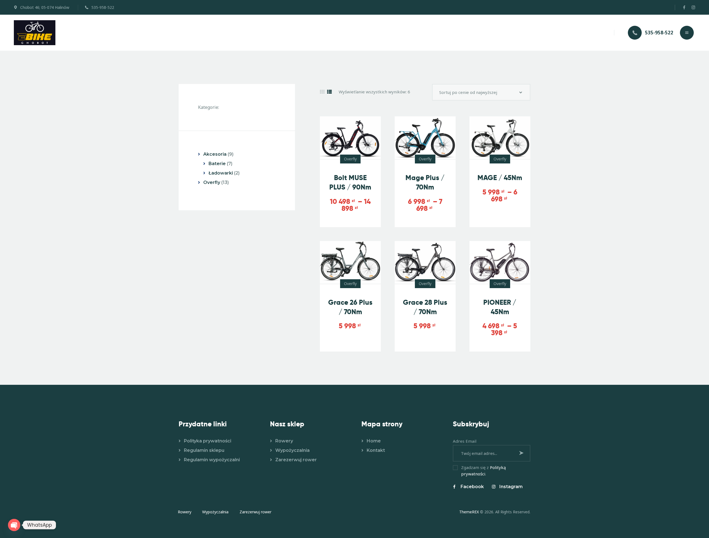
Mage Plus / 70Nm (425, 182)
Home (374, 441)
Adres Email (464, 441)
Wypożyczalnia (292, 450)
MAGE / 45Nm (499, 177)
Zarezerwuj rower (296, 459)
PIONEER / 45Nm (499, 307)
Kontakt (376, 450)
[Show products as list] (329, 92)
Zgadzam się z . (483, 470)
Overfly (350, 159)
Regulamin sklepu (204, 450)
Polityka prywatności (207, 441)
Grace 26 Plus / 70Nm (350, 307)
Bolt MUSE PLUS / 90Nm (350, 182)
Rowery (284, 441)
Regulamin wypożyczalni (212, 459)
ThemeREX (469, 511)
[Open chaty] (14, 525)
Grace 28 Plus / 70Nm (425, 307)
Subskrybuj (522, 452)
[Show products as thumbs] (322, 92)
